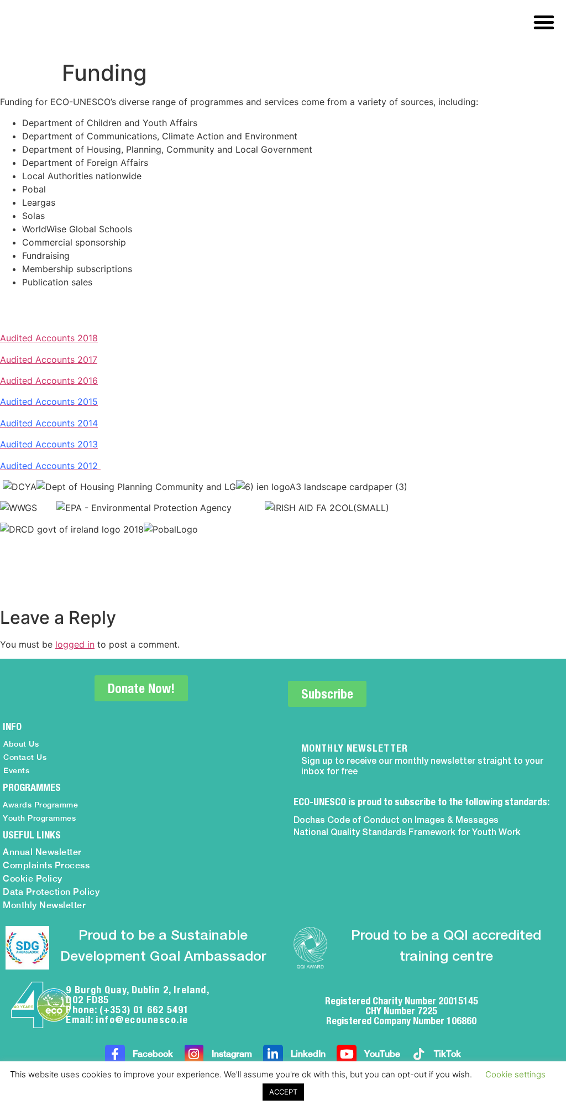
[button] (543, 22)
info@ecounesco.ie (142, 1019)
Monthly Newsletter (44, 905)
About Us (21, 743)
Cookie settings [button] (515, 1074)
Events (16, 770)
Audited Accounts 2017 (48, 359)
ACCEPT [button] (283, 1091)
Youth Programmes (39, 818)
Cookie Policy (32, 878)
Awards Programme (40, 804)
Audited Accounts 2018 (49, 337)
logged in (75, 644)
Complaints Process (46, 865)
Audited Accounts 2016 (49, 380)
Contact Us (24, 757)
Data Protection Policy (51, 892)
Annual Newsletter (42, 852)
